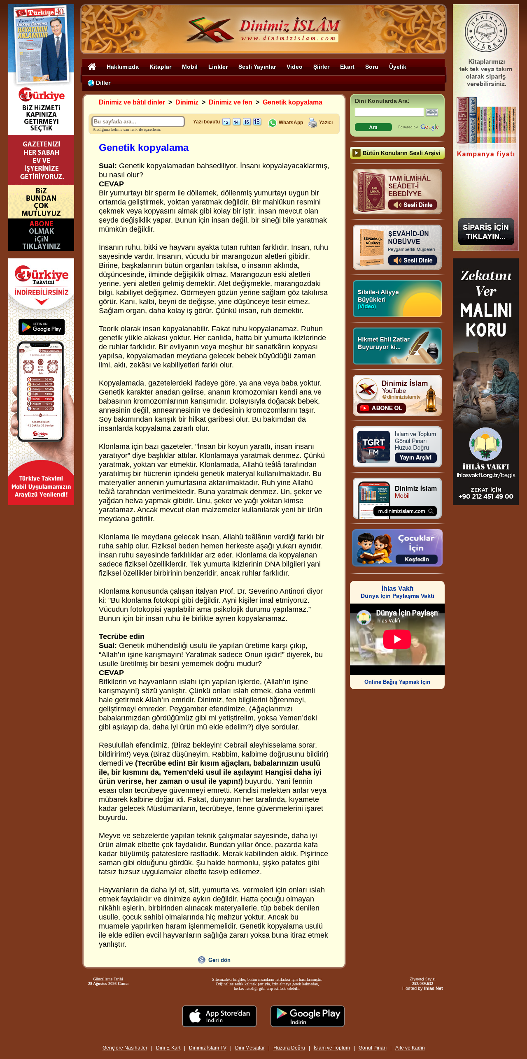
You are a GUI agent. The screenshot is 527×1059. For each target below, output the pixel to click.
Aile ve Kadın (410, 1048)
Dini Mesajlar (250, 1048)
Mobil (190, 66)
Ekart (347, 66)
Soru (371, 66)
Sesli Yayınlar (257, 66)
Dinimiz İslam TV (207, 1048)
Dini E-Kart (168, 1048)
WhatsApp (290, 122)
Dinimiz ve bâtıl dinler (132, 102)
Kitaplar (160, 66)
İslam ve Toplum (332, 1048)
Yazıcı (326, 122)
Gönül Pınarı (373, 1048)
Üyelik (397, 66)
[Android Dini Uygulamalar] (307, 1024)
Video (295, 66)
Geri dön (219, 960)
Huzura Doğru (289, 1048)
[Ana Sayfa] (91, 66)
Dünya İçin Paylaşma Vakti (397, 592)
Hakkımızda (123, 66)
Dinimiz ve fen (230, 102)
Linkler (218, 66)
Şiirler (321, 66)
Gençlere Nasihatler (125, 1048)
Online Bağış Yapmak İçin (397, 682)
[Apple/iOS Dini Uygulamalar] (219, 1024)
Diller (102, 82)
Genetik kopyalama (292, 102)
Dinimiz (186, 102)
